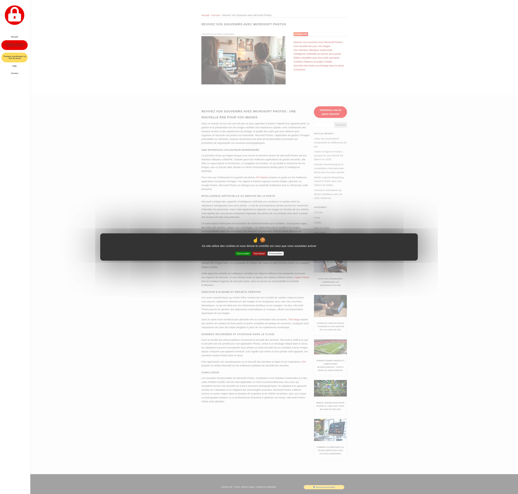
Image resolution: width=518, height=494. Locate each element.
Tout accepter (243, 253)
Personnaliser (275, 253)
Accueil (14, 37)
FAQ (14, 66)
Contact (14, 73)
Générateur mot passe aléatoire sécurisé (15, 45)
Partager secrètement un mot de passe (15, 57)
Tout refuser (259, 253)
